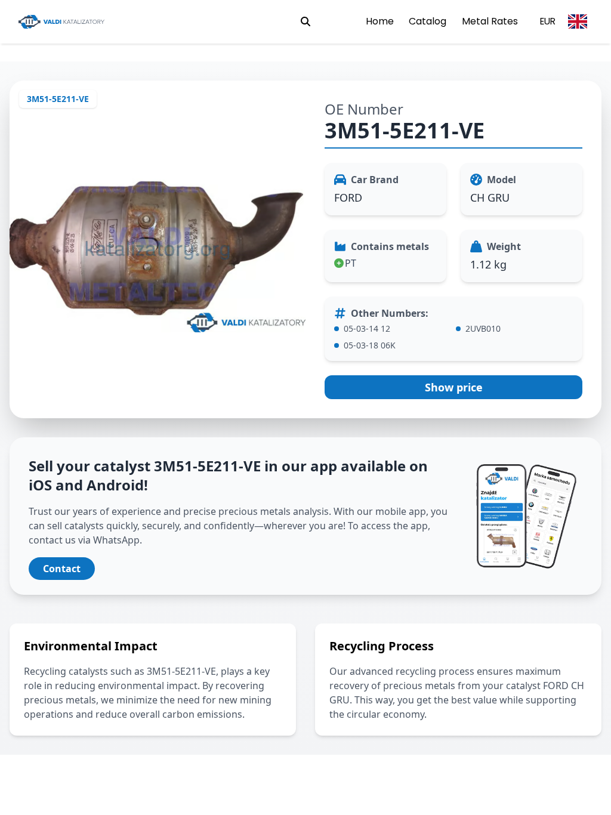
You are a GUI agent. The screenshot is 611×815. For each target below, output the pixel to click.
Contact (62, 568)
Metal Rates (490, 21)
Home (380, 21)
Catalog (427, 21)
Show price (454, 387)
